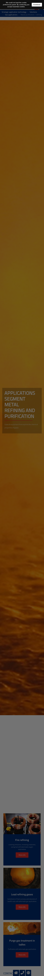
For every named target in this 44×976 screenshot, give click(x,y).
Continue (36, 4)
